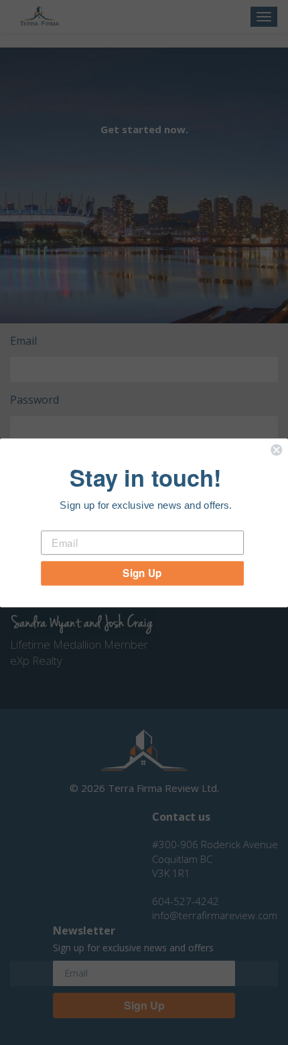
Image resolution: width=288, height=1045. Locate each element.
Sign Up (142, 573)
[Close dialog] (276, 449)
